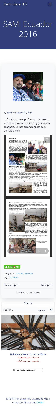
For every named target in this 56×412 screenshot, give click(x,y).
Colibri (40, 402)
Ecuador (14, 277)
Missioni (29, 273)
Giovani (19, 273)
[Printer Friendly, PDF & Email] (12, 266)
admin (10, 112)
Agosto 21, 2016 (24, 112)
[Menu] (49, 4)
